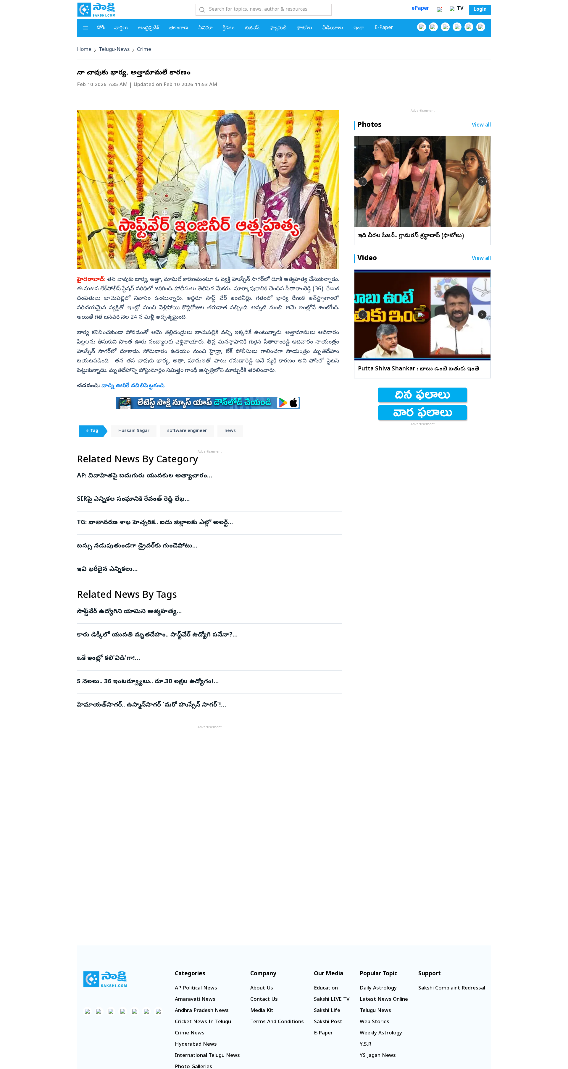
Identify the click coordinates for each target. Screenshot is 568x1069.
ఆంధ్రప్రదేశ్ (148, 28)
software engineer (187, 431)
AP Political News (196, 988)
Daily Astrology (378, 988)
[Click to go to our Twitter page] (445, 26)
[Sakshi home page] (105, 979)
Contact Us (264, 999)
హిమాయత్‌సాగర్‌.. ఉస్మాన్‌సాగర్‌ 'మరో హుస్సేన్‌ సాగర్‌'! (205, 705)
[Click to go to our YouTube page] (468, 26)
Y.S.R (365, 1044)
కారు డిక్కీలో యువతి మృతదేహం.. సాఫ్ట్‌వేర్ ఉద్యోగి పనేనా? (197, 635)
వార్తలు (121, 28)
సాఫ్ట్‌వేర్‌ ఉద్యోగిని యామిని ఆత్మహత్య (204, 612)
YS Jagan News (378, 1055)
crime (144, 49)
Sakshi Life (327, 1011)
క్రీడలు (229, 28)
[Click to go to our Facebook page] (421, 26)
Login (480, 10)
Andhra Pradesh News (202, 1011)
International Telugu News (207, 1055)
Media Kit (261, 1011)
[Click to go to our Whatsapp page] (433, 26)
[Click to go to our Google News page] (480, 26)
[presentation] (362, 181)
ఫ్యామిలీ (278, 28)
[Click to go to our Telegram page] (146, 1011)
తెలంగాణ (178, 28)
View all (481, 125)
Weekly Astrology (381, 1033)
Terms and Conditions (277, 1022)
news (230, 431)
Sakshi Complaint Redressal (451, 988)
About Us (261, 988)
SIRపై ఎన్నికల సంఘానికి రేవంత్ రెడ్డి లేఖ (208, 499)
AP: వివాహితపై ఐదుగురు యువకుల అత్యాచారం (204, 476)
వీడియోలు (332, 28)
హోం (101, 28)
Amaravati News (195, 999)
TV (459, 9)
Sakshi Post (328, 1022)
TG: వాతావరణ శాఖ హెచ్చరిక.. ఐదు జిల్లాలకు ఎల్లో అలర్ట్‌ (198, 523)
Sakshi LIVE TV (331, 999)
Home (84, 49)
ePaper (420, 8)
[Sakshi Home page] (96, 9)
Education (326, 988)
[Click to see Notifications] (439, 9)
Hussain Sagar (133, 431)
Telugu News (375, 1011)
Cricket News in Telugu (203, 1022)
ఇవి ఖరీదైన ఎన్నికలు (200, 570)
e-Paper (384, 28)
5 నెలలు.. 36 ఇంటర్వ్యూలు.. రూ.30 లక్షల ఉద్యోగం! (206, 682)
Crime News (189, 1033)
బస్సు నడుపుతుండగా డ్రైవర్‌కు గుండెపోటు (205, 546)
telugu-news (114, 49)
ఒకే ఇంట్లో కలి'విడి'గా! (206, 659)
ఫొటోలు (304, 28)
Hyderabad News (196, 1044)
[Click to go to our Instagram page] (457, 26)
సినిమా (205, 28)
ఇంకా (359, 28)
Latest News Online (384, 999)
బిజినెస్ (252, 28)
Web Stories (374, 1022)
